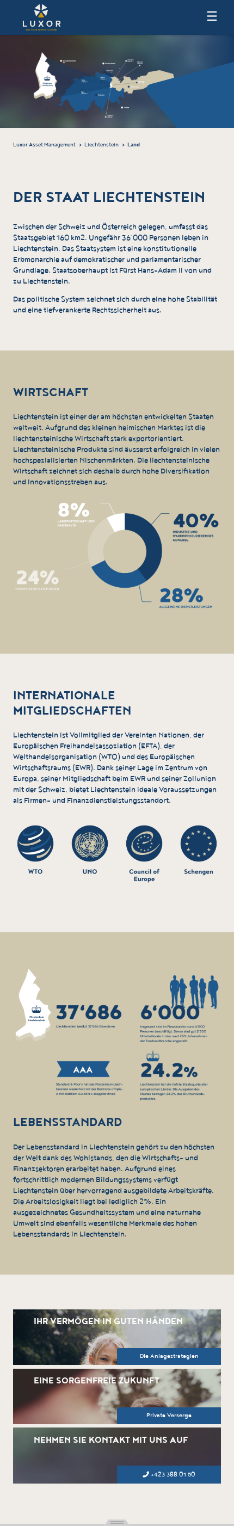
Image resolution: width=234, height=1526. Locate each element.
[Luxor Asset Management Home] (41, 17)
